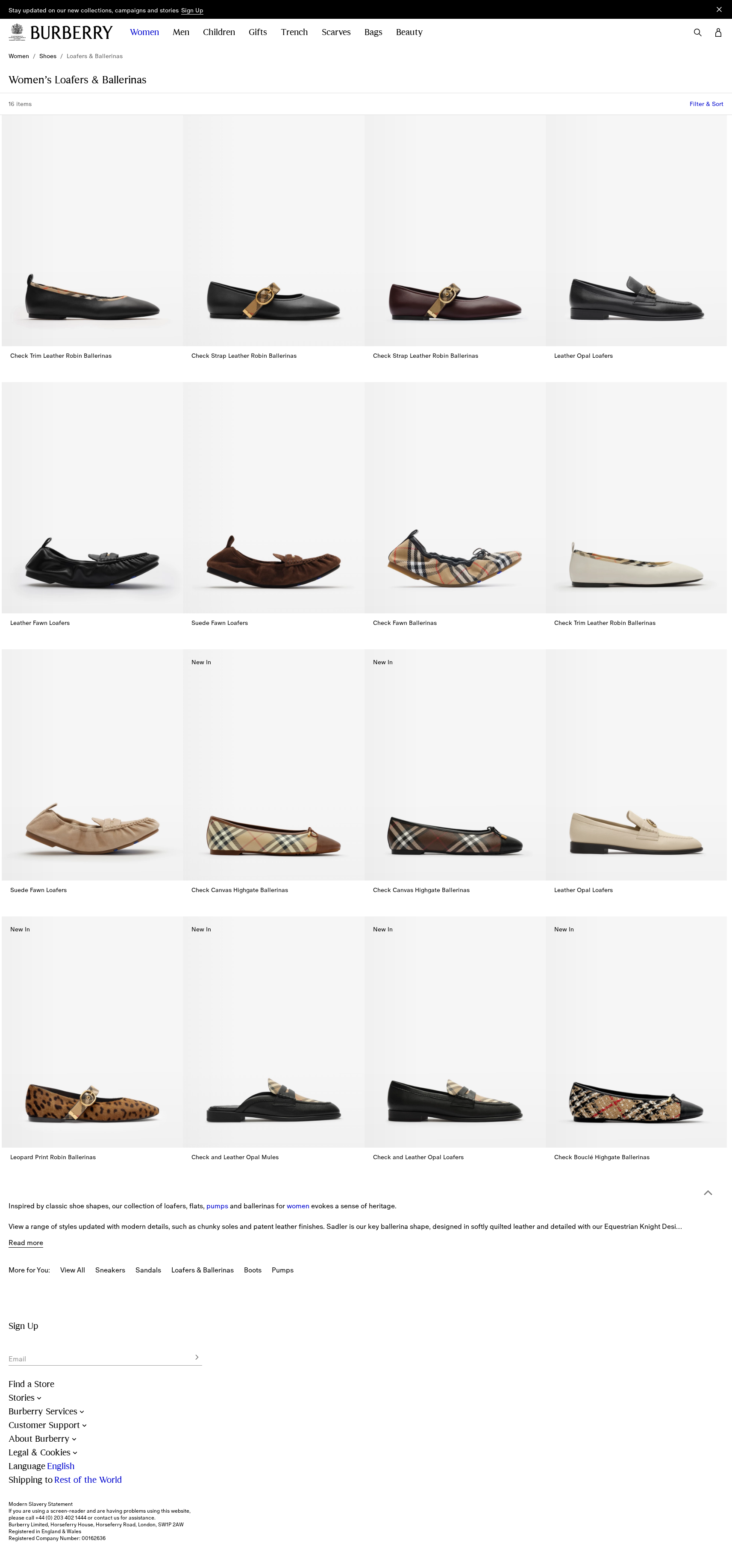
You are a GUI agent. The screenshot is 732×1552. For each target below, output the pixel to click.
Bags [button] (373, 32)
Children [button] (219, 32)
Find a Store (31, 1384)
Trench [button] (294, 32)
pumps (217, 1206)
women (298, 1206)
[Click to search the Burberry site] (698, 32)
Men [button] (181, 32)
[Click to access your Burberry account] (718, 32)
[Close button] (719, 9)
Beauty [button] (409, 32)
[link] (19, 56)
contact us (106, 1518)
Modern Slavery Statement (41, 1504)
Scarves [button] (336, 32)
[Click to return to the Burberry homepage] (72, 32)
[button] (192, 10)
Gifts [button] (258, 32)
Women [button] (144, 32)
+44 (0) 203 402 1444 (60, 1518)
